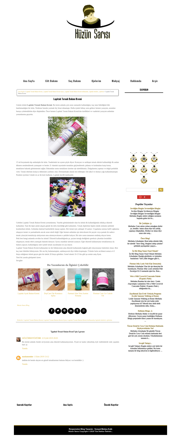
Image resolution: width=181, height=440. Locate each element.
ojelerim (101, 91)
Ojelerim (96, 81)
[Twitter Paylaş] (58, 311)
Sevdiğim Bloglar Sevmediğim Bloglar (145, 208)
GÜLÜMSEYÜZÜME (31, 338)
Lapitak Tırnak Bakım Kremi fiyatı (54, 91)
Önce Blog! (145, 238)
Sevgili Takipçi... (145, 343)
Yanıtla (24, 348)
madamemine (27, 357)
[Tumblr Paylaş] (77, 311)
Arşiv (155, 81)
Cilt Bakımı (51, 81)
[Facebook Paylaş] (52, 311)
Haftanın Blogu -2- (145, 311)
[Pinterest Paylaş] (64, 311)
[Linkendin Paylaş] (71, 311)
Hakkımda (135, 81)
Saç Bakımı (74, 81)
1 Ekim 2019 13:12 (41, 357)
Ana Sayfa (29, 81)
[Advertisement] (90, 59)
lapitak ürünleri (93, 91)
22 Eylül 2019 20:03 (50, 338)
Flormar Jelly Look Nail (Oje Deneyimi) (145, 264)
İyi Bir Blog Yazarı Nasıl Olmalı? (145, 251)
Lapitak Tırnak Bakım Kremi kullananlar (76, 91)
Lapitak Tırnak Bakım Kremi (34, 91)
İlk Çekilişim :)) (145, 223)
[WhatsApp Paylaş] (84, 311)
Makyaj (116, 81)
